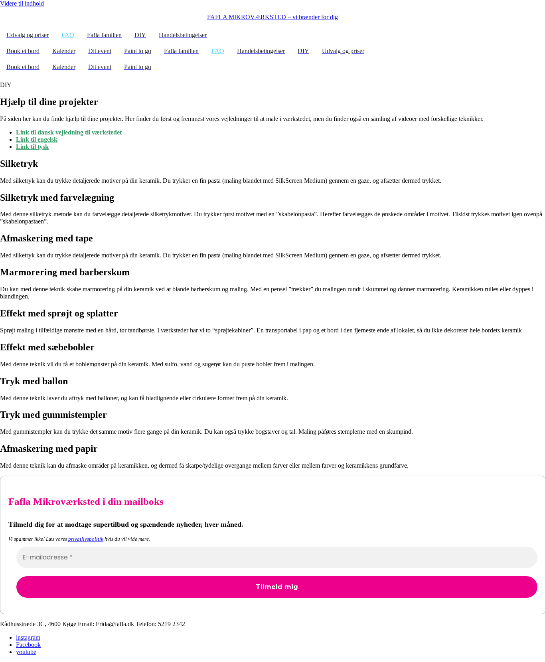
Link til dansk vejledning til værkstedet (69, 132)
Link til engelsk (36, 139)
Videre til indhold (22, 3)
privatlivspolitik (85, 539)
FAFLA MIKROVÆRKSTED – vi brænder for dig (272, 17)
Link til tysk (32, 146)
